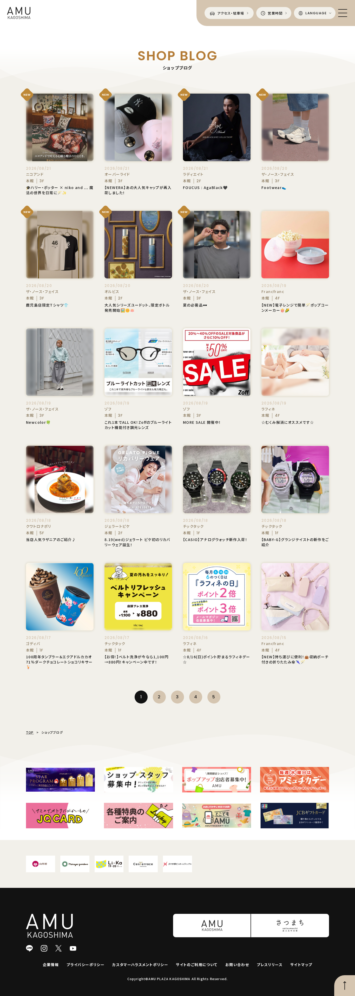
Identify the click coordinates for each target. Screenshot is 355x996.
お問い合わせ (237, 964)
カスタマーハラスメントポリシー (140, 964)
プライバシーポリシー (85, 964)
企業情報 (51, 964)
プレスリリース (269, 964)
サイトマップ (301, 964)
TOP (30, 732)
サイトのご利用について (196, 964)
